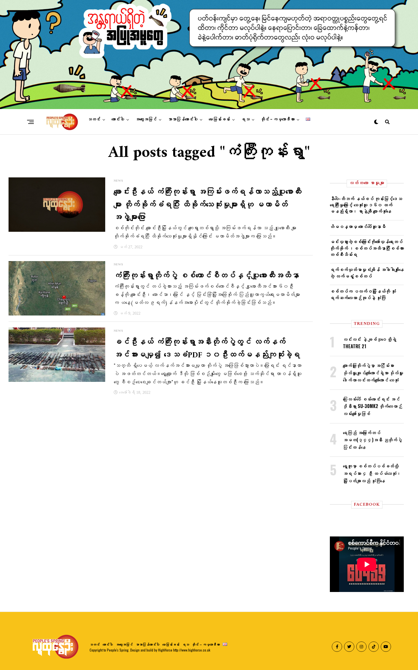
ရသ (245, 119)
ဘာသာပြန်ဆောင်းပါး (183, 119)
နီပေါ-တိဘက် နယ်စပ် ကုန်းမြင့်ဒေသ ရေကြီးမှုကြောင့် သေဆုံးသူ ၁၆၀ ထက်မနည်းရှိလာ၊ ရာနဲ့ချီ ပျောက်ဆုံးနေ (366, 205)
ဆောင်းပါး (117, 119)
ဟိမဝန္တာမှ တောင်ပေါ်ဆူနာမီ (358, 226)
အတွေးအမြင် (146, 119)
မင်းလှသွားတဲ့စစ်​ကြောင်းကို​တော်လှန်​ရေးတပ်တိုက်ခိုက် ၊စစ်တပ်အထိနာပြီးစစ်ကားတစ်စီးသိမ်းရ (367, 248)
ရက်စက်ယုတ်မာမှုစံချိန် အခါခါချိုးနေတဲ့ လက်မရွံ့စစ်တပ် (367, 272)
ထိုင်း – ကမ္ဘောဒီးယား (278, 119)
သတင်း (94, 119)
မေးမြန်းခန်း (219, 119)
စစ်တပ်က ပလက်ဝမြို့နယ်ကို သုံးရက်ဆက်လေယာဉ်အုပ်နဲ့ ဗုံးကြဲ (363, 294)
